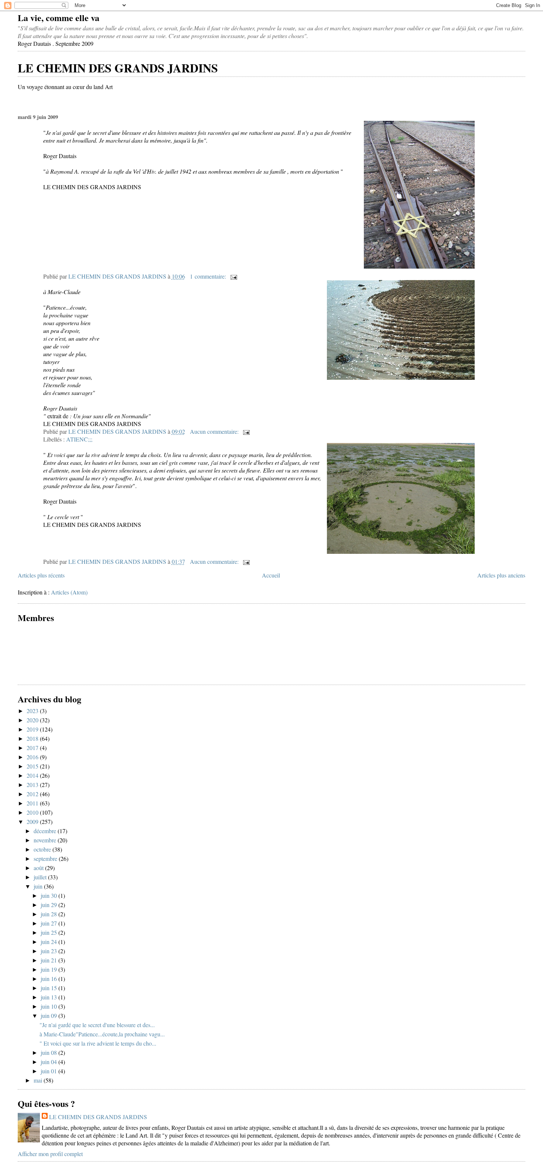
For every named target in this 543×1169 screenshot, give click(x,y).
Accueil (271, 575)
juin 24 (49, 941)
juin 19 (49, 969)
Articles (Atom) (69, 592)
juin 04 (49, 1062)
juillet (41, 877)
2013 (33, 784)
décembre (46, 831)
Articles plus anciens (501, 575)
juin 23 (49, 951)
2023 (33, 711)
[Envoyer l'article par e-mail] (233, 276)
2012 (33, 794)
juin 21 (49, 960)
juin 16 (49, 978)
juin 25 (49, 932)
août (39, 868)
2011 (33, 803)
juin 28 (49, 914)
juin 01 (49, 1071)
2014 (33, 775)
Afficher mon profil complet (50, 1154)
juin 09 (49, 1015)
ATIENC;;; (79, 439)
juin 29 (49, 905)
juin (39, 886)
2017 (33, 748)
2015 (33, 766)
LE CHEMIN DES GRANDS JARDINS (118, 67)
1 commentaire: (209, 276)
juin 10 (49, 1006)
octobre (43, 849)
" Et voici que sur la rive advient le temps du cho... (98, 1043)
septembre (46, 858)
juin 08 (49, 1052)
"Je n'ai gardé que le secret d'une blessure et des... (97, 1025)
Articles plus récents (41, 575)
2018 (33, 738)
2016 (33, 757)
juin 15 (49, 988)
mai (39, 1080)
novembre (46, 840)
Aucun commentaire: (215, 431)
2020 (33, 720)
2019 (33, 729)
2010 (33, 812)
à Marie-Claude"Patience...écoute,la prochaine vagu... (102, 1034)
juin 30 (49, 895)
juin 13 (49, 997)
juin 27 (49, 923)
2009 (33, 821)
